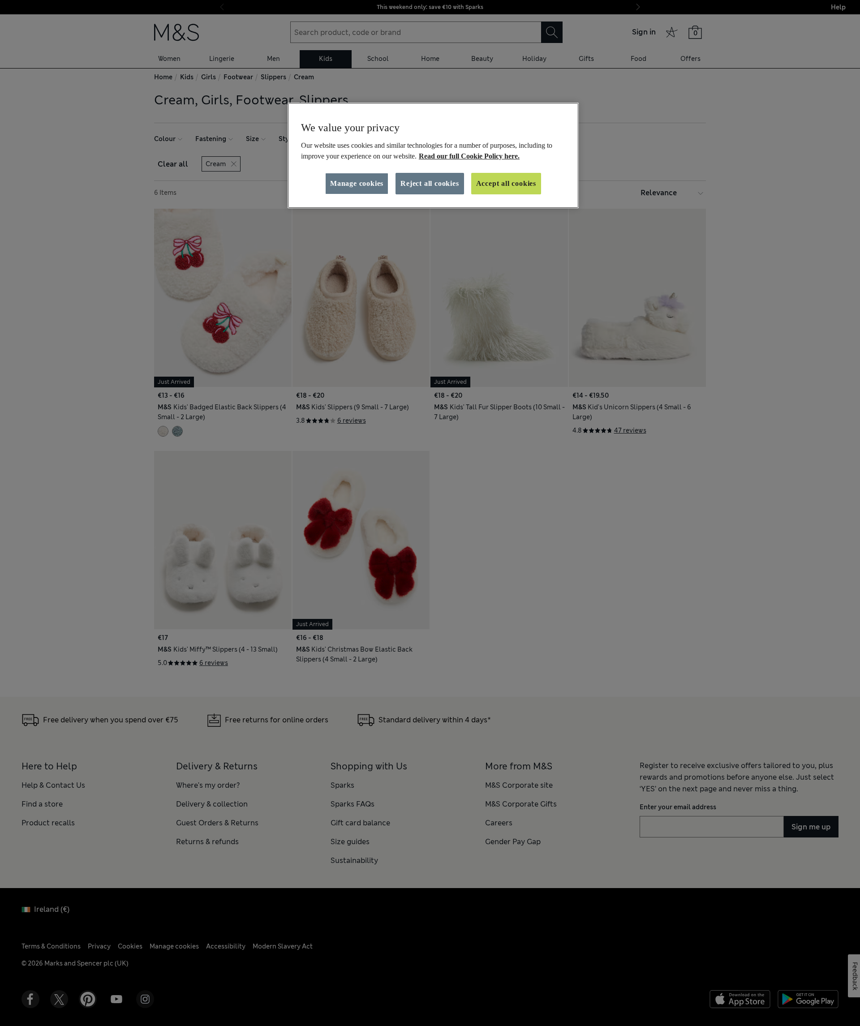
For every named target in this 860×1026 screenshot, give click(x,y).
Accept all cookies (506, 183)
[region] (433, 155)
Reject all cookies (429, 183)
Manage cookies (356, 183)
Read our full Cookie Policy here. (469, 156)
